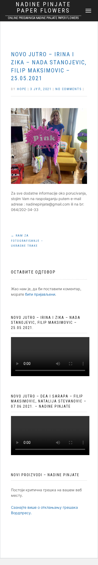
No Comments (68, 89)
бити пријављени (40, 294)
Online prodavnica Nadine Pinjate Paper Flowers (43, 18)
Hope (21, 89)
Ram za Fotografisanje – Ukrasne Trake (27, 241)
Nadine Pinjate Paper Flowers (43, 7)
